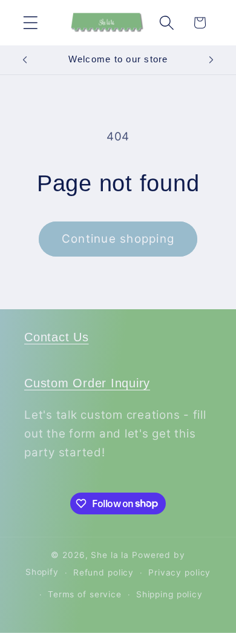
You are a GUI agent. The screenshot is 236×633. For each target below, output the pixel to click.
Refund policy (103, 572)
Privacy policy (179, 572)
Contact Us (56, 337)
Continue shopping (118, 239)
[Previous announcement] (24, 60)
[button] (30, 22)
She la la (110, 555)
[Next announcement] (211, 60)
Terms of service (85, 594)
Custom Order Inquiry (87, 383)
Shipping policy (169, 594)
